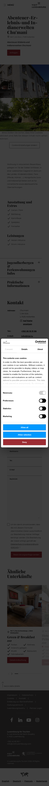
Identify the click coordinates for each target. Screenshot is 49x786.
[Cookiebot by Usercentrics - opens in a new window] (35, 342)
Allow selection (24, 435)
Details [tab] (24, 349)
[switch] (42, 401)
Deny (24, 442)
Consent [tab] (9, 349)
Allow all (24, 427)
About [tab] (40, 349)
